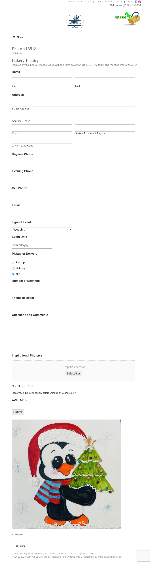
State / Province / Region (90, 133)
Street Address (20, 108)
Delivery (108, 1)
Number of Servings (26, 280)
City (14, 133)
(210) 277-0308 (132, 5)
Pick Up (20, 262)
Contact (130, 1)
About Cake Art (84, 1)
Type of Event (21, 222)
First (14, 86)
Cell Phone (19, 188)
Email (16, 205)
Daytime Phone (22, 154)
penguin (18, 534)
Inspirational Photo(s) (27, 355)
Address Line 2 (21, 121)
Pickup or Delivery (24, 253)
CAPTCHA (19, 399)
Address (18, 94)
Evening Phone (22, 171)
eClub (98, 1)
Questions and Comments (30, 314)
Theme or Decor (23, 297)
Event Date (19, 236)
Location (119, 1)
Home (71, 1)
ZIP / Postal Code (22, 145)
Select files (73, 373)
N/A (18, 273)
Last (77, 86)
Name (16, 71)
